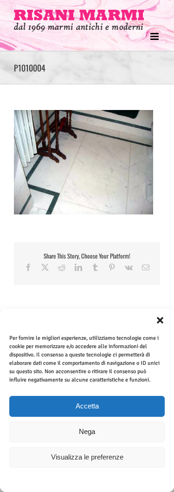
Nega (87, 431)
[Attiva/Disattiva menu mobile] (155, 36)
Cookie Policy (66, 479)
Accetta (87, 406)
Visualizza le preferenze (87, 457)
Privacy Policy (103, 479)
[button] (160, 320)
